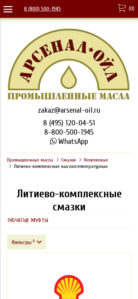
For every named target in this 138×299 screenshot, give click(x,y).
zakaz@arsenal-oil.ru (69, 110)
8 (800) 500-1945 (42, 9)
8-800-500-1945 (69, 132)
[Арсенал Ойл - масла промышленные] (69, 99)
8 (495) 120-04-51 (69, 123)
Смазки (68, 160)
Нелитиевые (96, 160)
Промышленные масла (30, 160)
